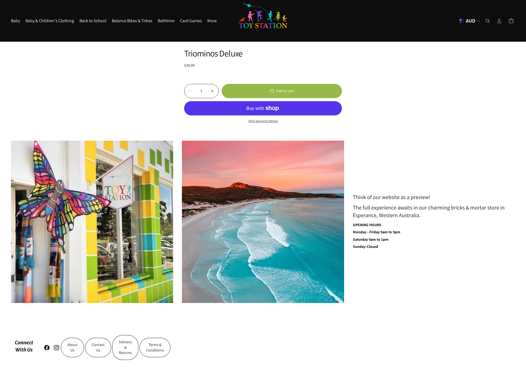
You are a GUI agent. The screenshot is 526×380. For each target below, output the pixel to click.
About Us (72, 347)
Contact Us (98, 347)
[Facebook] (47, 347)
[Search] (488, 21)
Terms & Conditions (155, 347)
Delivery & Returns (125, 347)
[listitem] (212, 21)
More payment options (263, 121)
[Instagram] (56, 347)
